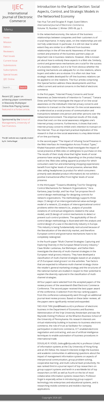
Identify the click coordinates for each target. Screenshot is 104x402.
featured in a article (15, 109)
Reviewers (8, 51)
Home (6, 37)
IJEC (17, 6)
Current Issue (10, 60)
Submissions (9, 65)
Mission (7, 42)
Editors (7, 46)
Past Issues (9, 56)
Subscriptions (10, 69)
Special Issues (10, 74)
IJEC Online (8, 79)
